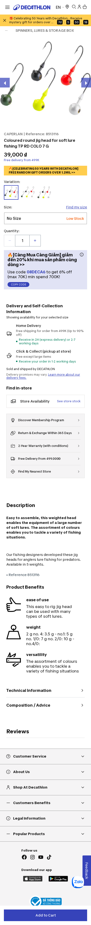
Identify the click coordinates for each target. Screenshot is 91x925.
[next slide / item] (86, 82)
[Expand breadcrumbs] (6, 30)
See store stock (69, 401)
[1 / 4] (45, 81)
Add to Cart (45, 915)
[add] (35, 240)
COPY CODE (18, 284)
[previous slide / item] (5, 82)
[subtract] (10, 240)
